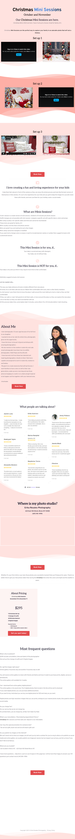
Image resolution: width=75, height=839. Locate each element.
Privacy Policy (51, 830)
